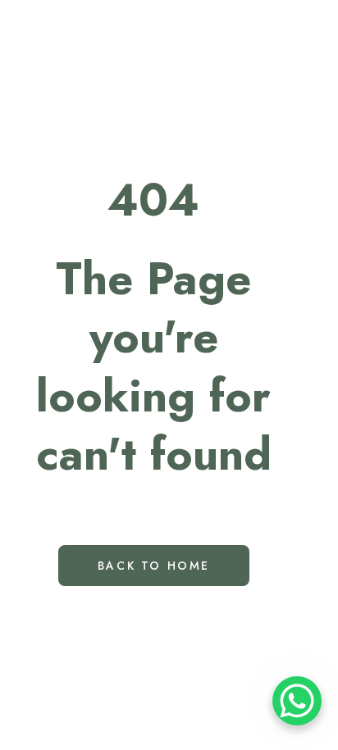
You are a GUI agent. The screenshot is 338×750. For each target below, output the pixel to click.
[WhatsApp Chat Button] (297, 700)
